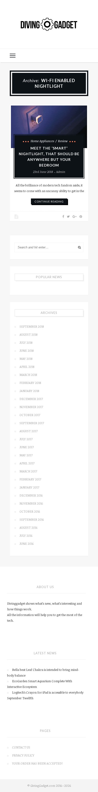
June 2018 (27, 350)
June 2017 (27, 447)
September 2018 (32, 326)
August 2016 (28, 527)
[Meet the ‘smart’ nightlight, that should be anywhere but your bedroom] (49, 127)
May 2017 (26, 455)
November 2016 (31, 503)
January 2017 (29, 487)
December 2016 (31, 495)
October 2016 (30, 511)
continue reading (49, 201)
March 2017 (28, 471)
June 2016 (27, 543)
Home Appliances (42, 141)
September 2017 (32, 423)
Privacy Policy (23, 755)
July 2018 (26, 342)
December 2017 (31, 399)
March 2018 (28, 375)
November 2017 (31, 407)
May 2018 (26, 358)
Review (63, 141)
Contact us (21, 747)
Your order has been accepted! (37, 763)
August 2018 (28, 334)
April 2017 (27, 463)
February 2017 (30, 479)
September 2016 (32, 519)
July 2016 (26, 535)
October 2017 (30, 415)
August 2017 (29, 431)
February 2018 (30, 383)
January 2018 (29, 391)
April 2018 (27, 367)
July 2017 (26, 439)
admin (60, 172)
